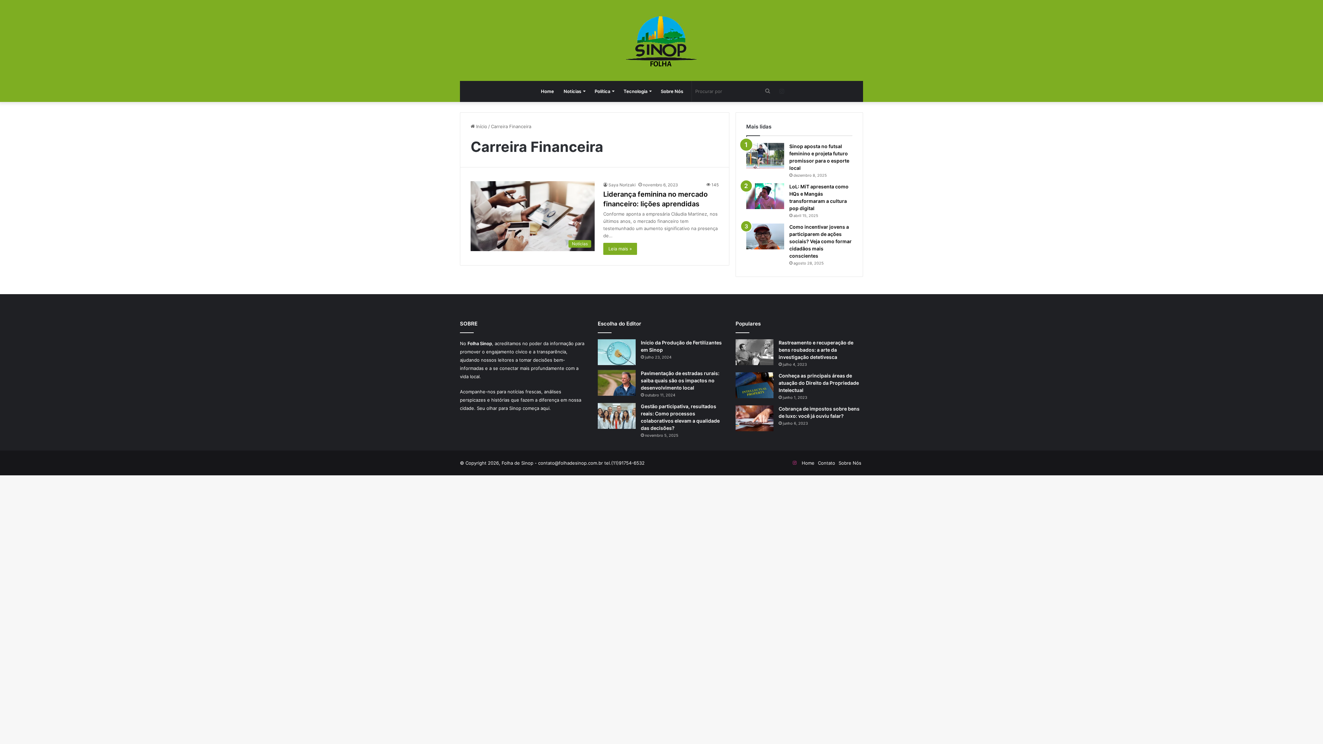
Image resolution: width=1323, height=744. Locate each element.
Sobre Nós (672, 91)
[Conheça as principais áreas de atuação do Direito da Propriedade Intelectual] (754, 385)
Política (602, 91)
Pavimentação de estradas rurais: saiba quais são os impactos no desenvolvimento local (680, 380)
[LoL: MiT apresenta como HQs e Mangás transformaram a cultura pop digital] (765, 196)
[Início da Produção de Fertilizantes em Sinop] (617, 352)
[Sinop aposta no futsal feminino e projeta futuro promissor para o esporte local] (765, 156)
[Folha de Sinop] (661, 41)
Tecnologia (635, 91)
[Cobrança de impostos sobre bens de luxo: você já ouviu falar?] (754, 418)
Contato (826, 463)
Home (547, 91)
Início (481, 126)
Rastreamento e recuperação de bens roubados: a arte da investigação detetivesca (816, 350)
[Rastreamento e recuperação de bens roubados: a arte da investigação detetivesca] (754, 352)
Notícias (572, 91)
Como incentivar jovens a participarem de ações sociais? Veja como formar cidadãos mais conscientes (820, 241)
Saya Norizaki (622, 184)
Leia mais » (620, 248)
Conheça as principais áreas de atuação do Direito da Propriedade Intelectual (819, 383)
